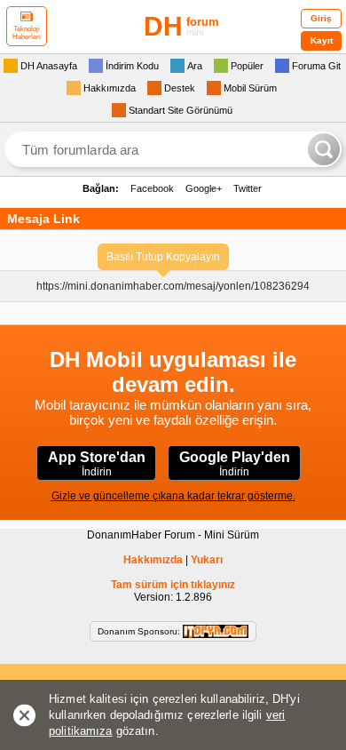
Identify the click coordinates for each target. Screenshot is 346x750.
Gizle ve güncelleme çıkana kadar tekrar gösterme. (173, 496)
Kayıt (322, 40)
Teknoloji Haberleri (26, 33)
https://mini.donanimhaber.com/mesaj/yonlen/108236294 (173, 286)
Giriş (321, 18)
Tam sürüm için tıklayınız (173, 584)
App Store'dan (96, 464)
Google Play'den (234, 464)
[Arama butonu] (324, 149)
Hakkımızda (153, 560)
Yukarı (207, 560)
